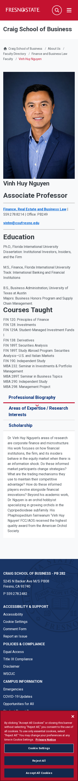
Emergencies (13, 689)
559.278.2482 (16, 594)
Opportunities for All (18, 704)
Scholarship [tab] (20, 425)
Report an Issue (15, 636)
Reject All (39, 760)
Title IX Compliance (18, 659)
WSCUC (9, 674)
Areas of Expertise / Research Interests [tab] (38, 411)
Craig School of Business (25, 48)
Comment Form (14, 629)
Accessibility (13, 614)
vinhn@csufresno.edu (21, 223)
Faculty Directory (14, 54)
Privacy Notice (46, 739)
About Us (54, 48)
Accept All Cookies (39, 773)
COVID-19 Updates (17, 697)
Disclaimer (11, 666)
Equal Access (13, 652)
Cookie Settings (15, 622)
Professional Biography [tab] (32, 397)
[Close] (73, 716)
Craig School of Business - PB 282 (34, 573)
